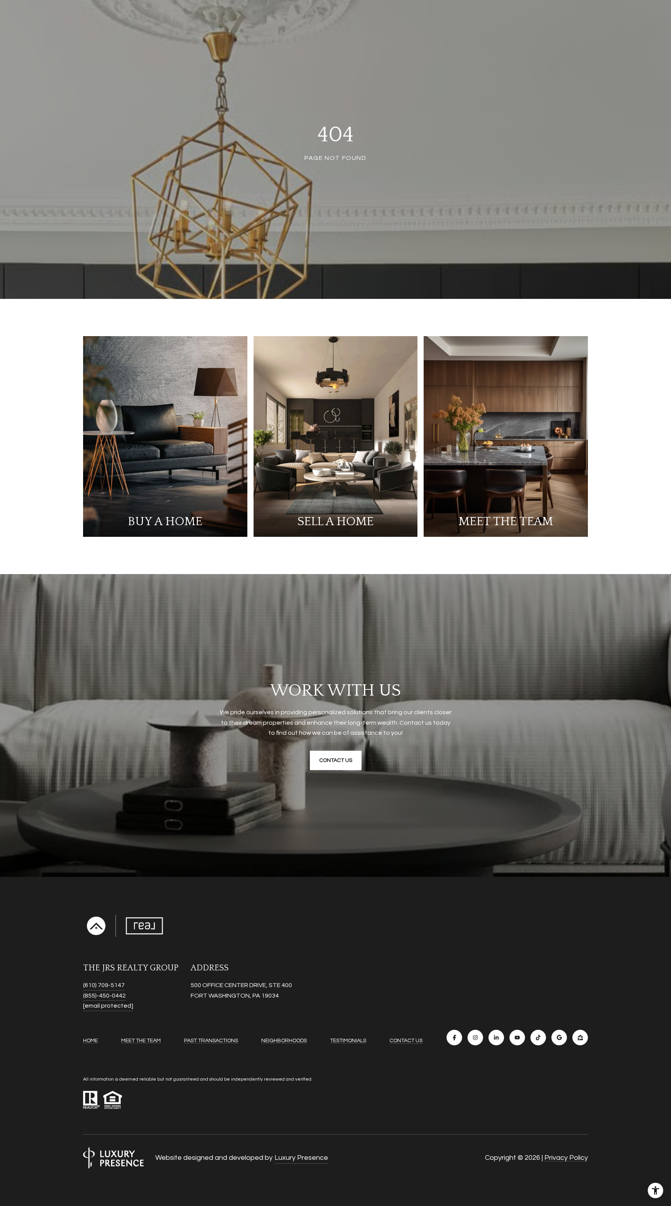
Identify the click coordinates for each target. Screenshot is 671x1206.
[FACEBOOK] (454, 1037)
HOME (90, 1040)
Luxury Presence (301, 1157)
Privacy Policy (566, 1157)
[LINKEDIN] (496, 1037)
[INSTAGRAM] (475, 1037)
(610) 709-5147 (104, 985)
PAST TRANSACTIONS (211, 1040)
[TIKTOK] (538, 1037)
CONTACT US (405, 1040)
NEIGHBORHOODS (284, 1040)
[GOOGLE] (559, 1037)
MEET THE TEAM (141, 1040)
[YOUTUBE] (517, 1037)
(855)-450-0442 (104, 996)
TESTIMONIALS (348, 1040)
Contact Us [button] (335, 760)
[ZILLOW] (580, 1037)
